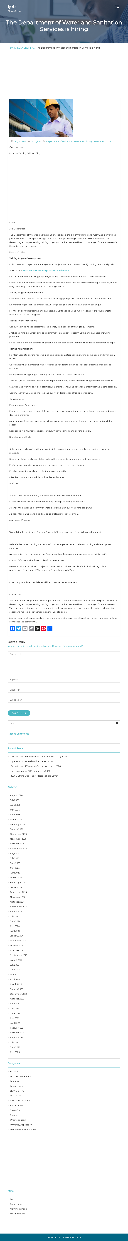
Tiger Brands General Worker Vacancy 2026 (32, 761)
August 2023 (16, 960)
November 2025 (18, 839)
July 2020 (14, 1042)
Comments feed (18, 1209)
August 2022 (16, 1003)
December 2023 (18, 940)
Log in (13, 1199)
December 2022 (18, 994)
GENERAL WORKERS (20, 1076)
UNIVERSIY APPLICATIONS (23, 1129)
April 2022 (15, 1023)
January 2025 (16, 887)
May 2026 (15, 809)
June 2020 (15, 1047)
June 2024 (15, 921)
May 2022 (15, 1018)
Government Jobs (102, 141)
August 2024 (16, 911)
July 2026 (14, 800)
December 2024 (18, 892)
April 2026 (15, 814)
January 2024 (16, 935)
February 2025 (17, 882)
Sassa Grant (16, 1110)
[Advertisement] (64, 74)
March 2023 (16, 984)
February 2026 (17, 824)
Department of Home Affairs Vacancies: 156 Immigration (39, 756)
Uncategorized (18, 1120)
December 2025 (18, 834)
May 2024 (15, 926)
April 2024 (15, 931)
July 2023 (14, 965)
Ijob (14, 8)
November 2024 (18, 897)
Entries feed (16, 1204)
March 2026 (16, 819)
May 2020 (15, 1052)
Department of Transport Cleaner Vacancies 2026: (36, 766)
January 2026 (16, 829)
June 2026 (15, 805)
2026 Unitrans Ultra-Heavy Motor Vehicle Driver (34, 776)
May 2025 (15, 868)
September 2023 (18, 955)
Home (11, 47)
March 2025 (16, 877)
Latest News (16, 1086)
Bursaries (15, 1071)
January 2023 (16, 989)
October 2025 (17, 843)
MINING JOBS (17, 1095)
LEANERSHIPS (25, 47)
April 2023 (15, 979)
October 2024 (17, 902)
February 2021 (17, 1028)
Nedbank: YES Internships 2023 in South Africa (46, 270)
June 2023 (15, 969)
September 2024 (18, 906)
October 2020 (17, 1032)
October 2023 (17, 950)
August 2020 (16, 1037)
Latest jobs (15, 1081)
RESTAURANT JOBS (20, 1100)
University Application (21, 1124)
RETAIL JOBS (16, 1105)
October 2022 (17, 998)
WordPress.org (17, 1213)
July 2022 (14, 1008)
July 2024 (14, 916)
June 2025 (15, 863)
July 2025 (14, 858)
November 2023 (18, 945)
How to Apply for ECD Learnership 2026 (30, 771)
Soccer (14, 1115)
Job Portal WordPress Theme (68, 1237)
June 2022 (15, 1013)
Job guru (36, 141)
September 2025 (18, 848)
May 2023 (15, 974)
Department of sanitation (59, 141)
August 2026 (16, 795)
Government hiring (82, 141)
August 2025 (16, 853)
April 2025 (15, 872)
